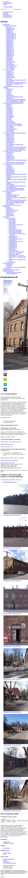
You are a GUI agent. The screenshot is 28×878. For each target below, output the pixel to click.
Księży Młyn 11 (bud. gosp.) (15, 229)
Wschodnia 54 (9, 60)
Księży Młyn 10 (13, 228)
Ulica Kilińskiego (10, 64)
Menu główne (6, 1)
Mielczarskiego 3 (10, 169)
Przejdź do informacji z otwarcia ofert (9, 460)
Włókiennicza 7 (9, 46)
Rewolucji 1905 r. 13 (11, 33)
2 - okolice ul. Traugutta (8, 69)
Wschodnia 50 (9, 58)
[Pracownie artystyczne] (5, 391)
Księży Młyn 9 (12, 227)
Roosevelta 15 (9, 153)
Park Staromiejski (10, 116)
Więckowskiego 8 (10, 215)
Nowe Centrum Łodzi (8, 263)
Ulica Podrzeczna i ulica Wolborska (14, 125)
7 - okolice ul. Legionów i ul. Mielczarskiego (13, 163)
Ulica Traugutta (9, 81)
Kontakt (5, 860)
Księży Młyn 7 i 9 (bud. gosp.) (16, 224)
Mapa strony (6, 861)
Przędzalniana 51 (13, 237)
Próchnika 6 (9, 207)
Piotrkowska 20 (9, 209)
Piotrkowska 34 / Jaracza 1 (12, 210)
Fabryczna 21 (12, 249)
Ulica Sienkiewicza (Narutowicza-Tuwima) (16, 80)
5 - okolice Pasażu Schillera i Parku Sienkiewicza (14, 132)
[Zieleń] (5, 381)
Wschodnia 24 (9, 111)
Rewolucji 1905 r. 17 (11, 36)
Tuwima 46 (8, 92)
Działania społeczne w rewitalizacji (11, 269)
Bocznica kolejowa (13, 250)
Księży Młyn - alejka (14, 254)
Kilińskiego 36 (9, 32)
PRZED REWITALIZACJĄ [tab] (10, 482)
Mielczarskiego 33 (10, 173)
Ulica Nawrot (9, 143)
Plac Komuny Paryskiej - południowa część (16, 149)
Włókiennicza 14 (10, 51)
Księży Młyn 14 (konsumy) (15, 231)
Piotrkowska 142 (10, 152)
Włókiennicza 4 (9, 42)
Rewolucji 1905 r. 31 (11, 38)
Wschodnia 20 (9, 108)
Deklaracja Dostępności (8, 859)
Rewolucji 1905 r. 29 (11, 37)
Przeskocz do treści (7, 3)
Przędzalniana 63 (13, 245)
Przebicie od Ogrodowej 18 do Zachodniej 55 (16, 200)
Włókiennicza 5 (9, 43)
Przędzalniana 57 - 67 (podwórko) (17, 255)
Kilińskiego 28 (9, 30)
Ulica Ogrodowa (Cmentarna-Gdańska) (15, 188)
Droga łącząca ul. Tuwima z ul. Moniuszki (16, 267)
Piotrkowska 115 (10, 136)
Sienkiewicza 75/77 (10, 157)
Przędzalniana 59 (13, 242)
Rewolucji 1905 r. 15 (11, 34)
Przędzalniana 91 (13, 247)
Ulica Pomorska (10, 126)
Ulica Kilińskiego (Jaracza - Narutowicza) (15, 100)
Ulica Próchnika (10, 127)
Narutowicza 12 (10, 72)
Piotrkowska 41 (9, 213)
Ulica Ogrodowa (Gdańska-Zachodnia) (15, 202)
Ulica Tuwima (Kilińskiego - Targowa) (15, 102)
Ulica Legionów (10, 121)
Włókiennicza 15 (10, 52)
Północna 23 (9, 107)
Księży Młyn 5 (12, 223)
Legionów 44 (9, 167)
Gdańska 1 (8, 165)
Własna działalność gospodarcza (13, 272)
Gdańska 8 (8, 192)
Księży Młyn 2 (12, 220)
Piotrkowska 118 (10, 138)
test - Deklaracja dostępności (9, 863)
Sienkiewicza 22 (10, 74)
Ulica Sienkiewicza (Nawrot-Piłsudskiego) (16, 162)
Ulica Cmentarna (10, 184)
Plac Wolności (9, 117)
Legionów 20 (9, 193)
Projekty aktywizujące (8, 271)
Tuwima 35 (8, 91)
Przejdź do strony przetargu (7, 444)
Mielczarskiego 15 (10, 170)
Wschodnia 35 (9, 112)
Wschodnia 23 (9, 109)
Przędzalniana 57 (13, 240)
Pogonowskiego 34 (10, 28)
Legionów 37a (9, 166)
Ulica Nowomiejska (10, 122)
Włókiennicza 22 (10, 55)
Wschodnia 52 (9, 59)
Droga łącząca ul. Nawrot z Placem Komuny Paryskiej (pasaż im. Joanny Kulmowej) (16, 147)
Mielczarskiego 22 (10, 171)
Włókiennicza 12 (10, 50)
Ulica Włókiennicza (10, 67)
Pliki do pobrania (7, 853)
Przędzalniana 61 (13, 244)
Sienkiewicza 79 (10, 158)
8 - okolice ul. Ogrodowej (9, 191)
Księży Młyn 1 (12, 219)
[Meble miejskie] (5, 386)
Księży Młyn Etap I (7, 15)
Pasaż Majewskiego (10, 61)
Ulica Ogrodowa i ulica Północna (13, 123)
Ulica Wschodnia (10, 68)
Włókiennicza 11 (10, 49)
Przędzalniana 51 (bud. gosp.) (16, 238)
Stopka (5, 4)
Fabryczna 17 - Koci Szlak (15, 253)
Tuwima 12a (9, 78)
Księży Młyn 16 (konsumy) (15, 232)
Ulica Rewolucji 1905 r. (11, 65)
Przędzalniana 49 (7, 17)
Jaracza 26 (8, 27)
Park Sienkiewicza (10, 142)
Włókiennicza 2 (9, 40)
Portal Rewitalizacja (7, 11)
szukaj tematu (17, 9)
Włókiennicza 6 (9, 45)
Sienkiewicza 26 (10, 76)
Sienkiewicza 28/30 (10, 77)
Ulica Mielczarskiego (11, 187)
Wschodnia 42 (9, 113)
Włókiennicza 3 (9, 41)
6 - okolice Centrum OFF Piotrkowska (12, 151)
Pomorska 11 (9, 104)
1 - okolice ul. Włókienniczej (10, 25)
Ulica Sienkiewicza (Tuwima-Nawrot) (15, 144)
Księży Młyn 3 (12, 222)
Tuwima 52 (8, 94)
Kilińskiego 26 (9, 29)
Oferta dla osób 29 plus (11, 273)
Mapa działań (6, 24)
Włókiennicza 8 (9, 47)
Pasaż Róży (9, 118)
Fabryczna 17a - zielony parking (16, 251)
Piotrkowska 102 (10, 134)
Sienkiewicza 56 (10, 156)
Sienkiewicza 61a (10, 139)
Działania (5, 13)
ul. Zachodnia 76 (7, 268)
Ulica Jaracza (9, 63)
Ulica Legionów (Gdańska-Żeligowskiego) (16, 185)
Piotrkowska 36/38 (10, 211)
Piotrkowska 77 (9, 73)
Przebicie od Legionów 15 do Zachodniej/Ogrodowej (13, 195)
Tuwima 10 (8, 265)
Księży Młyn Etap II (11, 262)
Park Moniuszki (9, 95)
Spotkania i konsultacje (8, 843)
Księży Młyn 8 (12, 225)
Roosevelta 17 (9, 154)
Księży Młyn (6, 14)
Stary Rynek (9, 120)
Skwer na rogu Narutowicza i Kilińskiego (15, 99)
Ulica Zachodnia (10, 131)
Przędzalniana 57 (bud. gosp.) (16, 241)
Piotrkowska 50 (9, 214)
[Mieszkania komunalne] (5, 376)
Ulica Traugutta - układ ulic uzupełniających (16, 82)
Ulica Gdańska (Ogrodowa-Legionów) (15, 189)
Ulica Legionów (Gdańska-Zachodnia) (15, 201)
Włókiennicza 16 (10, 54)
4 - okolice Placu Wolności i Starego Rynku (13, 103)
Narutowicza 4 (9, 71)
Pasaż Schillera (9, 145)
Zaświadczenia (6, 841)
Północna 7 (8, 105)
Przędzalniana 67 (13, 246)
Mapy (4, 854)
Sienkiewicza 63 (10, 140)
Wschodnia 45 (9, 56)
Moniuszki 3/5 (9, 264)
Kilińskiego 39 (9, 89)
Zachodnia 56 (9, 114)
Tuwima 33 (8, 90)
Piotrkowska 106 (10, 135)
